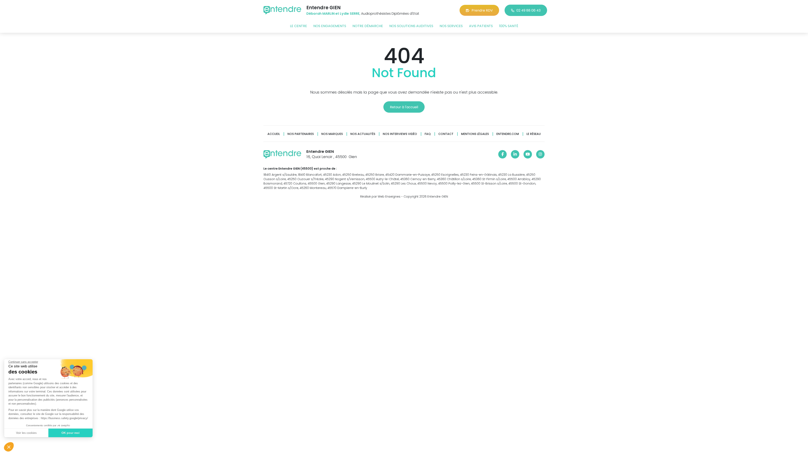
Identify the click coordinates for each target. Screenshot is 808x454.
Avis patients (481, 26)
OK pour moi (70, 432)
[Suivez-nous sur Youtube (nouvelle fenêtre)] (528, 154)
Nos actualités (362, 134)
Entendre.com (507, 134)
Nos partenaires (300, 134)
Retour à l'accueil (404, 107)
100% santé (508, 26)
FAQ (428, 134)
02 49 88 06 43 (528, 10)
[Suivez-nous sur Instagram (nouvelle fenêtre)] (540, 154)
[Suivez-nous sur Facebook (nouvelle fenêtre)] (502, 154)
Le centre (298, 26)
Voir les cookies (26, 432)
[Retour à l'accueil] (282, 10)
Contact (445, 134)
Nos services (451, 26)
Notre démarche (367, 26)
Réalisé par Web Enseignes (380, 196)
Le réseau (533, 134)
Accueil (273, 134)
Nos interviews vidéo (400, 134)
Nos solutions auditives (411, 26)
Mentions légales (475, 134)
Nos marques (332, 134)
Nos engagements (329, 26)
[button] (9, 447)
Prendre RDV (482, 10)
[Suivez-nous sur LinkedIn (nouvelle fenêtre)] (515, 154)
